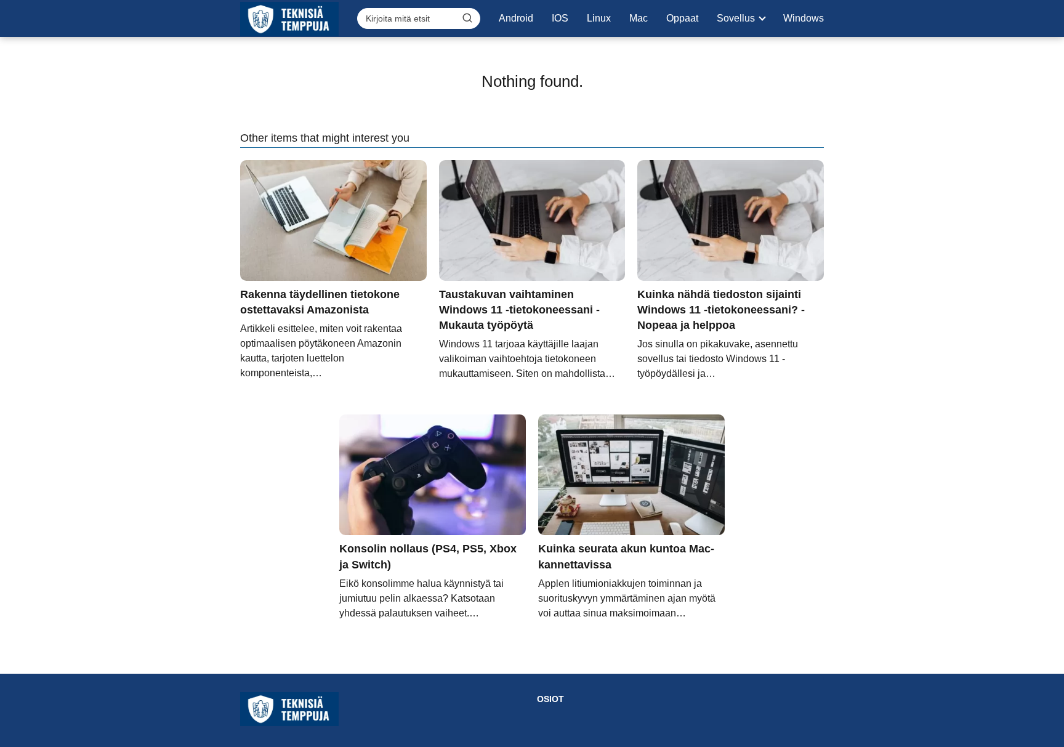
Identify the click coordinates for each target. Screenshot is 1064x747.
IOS (560, 18)
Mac (638, 18)
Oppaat (682, 18)
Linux (599, 18)
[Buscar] (467, 18)
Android (516, 18)
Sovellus (736, 18)
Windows (803, 18)
